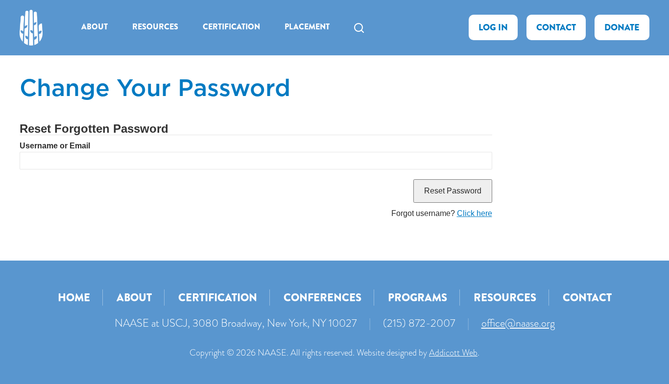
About (94, 26)
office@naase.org (518, 323)
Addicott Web (453, 352)
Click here (474, 213)
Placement (307, 26)
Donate (622, 27)
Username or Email (55, 146)
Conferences (322, 297)
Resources (155, 26)
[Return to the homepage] (31, 28)
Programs (417, 297)
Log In (493, 27)
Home (74, 297)
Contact (556, 27)
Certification (231, 26)
